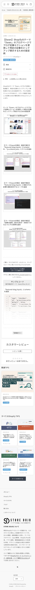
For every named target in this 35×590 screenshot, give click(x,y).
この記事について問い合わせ (17, 79)
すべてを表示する (17, 479)
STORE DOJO (16, 584)
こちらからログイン (25, 275)
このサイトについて (9, 512)
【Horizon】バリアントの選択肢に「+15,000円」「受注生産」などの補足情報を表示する (25, 464)
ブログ (6, 504)
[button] (4, 4)
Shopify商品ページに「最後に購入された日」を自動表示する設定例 (9, 436)
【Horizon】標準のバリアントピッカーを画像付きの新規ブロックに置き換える (9, 464)
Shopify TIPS (8, 496)
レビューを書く (17, 351)
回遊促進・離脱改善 (28, 10)
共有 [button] (6, 79)
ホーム (3, 10)
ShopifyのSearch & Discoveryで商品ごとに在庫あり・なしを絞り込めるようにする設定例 (25, 436)
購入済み (6, 508)
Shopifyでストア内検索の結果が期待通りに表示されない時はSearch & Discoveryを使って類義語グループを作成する (17, 398)
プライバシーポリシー (20, 586)
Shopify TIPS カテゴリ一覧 (14, 10)
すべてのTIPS (7, 500)
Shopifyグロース (16, 556)
